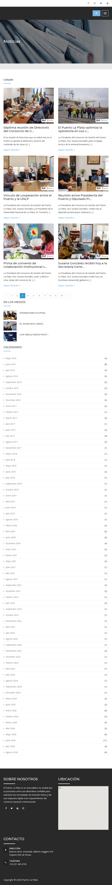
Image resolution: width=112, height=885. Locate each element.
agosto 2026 (12, 752)
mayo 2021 (11, 561)
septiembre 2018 (14, 483)
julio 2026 (10, 746)
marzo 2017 (11, 418)
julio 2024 (10, 674)
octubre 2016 (12, 388)
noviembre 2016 (13, 394)
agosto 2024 (12, 680)
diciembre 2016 (13, 400)
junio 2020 (11, 537)
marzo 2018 (11, 453)
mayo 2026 (11, 734)
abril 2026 (10, 728)
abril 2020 (10, 531)
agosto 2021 (12, 579)
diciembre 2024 (13, 692)
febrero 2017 (12, 412)
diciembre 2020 (13, 543)
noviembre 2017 (13, 447)
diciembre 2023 (13, 656)
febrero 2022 (12, 597)
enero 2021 (11, 549)
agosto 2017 (12, 441)
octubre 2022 (12, 615)
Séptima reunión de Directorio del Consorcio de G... (26, 129)
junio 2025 (11, 704)
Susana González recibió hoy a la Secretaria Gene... (82, 265)
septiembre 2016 (14, 382)
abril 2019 (10, 501)
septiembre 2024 (14, 686)
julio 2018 (10, 477)
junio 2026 (11, 740)
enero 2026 (11, 710)
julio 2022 (10, 603)
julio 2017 (10, 435)
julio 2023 (10, 632)
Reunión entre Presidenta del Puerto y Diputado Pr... (80, 197)
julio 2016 (10, 370)
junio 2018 (11, 471)
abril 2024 (10, 668)
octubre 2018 (12, 489)
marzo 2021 (11, 555)
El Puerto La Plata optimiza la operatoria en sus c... (80, 129)
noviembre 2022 (13, 621)
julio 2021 (10, 573)
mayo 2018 (11, 465)
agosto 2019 (12, 519)
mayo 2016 (11, 358)
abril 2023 (10, 627)
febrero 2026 (12, 716)
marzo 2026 (11, 722)
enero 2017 (11, 406)
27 (62, 295)
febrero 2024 (12, 662)
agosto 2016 (12, 376)
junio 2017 (11, 430)
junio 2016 (11, 364)
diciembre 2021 (13, 591)
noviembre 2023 (13, 650)
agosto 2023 (12, 638)
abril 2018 (10, 459)
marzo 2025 (11, 698)
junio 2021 (11, 567)
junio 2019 (11, 507)
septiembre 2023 (14, 644)
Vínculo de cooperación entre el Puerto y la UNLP (28, 197)
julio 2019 (10, 513)
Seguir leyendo (11, 149)
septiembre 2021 (14, 585)
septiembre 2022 (14, 609)
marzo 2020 (11, 525)
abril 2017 (10, 424)
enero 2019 (11, 495)
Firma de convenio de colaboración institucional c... (25, 265)
